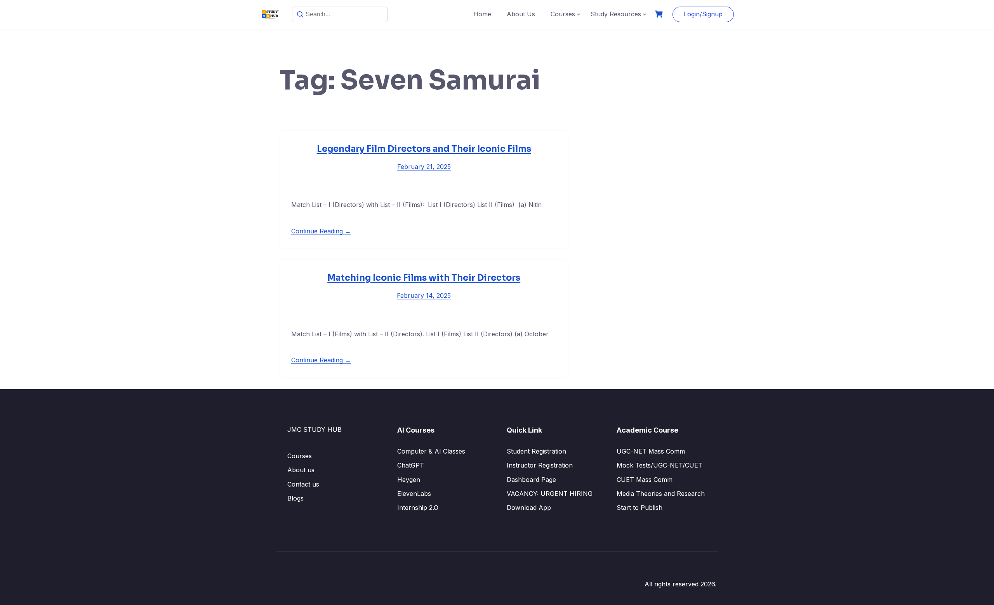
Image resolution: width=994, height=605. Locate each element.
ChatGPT (410, 465)
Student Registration (536, 451)
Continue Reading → (321, 231)
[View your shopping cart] (660, 14)
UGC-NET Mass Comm (651, 451)
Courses (563, 14)
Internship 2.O (417, 507)
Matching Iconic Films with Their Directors (423, 278)
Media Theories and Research (661, 493)
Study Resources (616, 14)
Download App (529, 507)
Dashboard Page (531, 479)
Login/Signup (703, 14)
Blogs (295, 498)
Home (482, 14)
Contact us (303, 484)
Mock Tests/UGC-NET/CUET (659, 465)
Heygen (408, 479)
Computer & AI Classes (431, 451)
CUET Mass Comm (645, 479)
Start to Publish (639, 507)
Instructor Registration (540, 465)
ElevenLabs (414, 493)
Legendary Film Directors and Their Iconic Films (424, 149)
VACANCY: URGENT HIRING (550, 493)
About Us (521, 14)
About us (301, 470)
